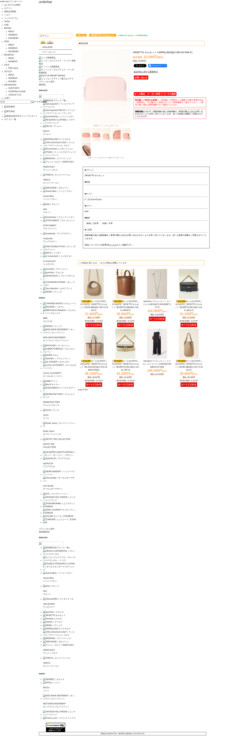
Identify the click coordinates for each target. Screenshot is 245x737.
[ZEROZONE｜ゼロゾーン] (56, 188)
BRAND (7, 28)
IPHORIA (12, 81)
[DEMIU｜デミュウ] (52, 292)
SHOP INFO (13, 88)
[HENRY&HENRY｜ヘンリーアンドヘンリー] (59, 474)
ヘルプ (7, 15)
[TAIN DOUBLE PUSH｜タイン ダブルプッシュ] (59, 249)
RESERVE (9, 55)
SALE (6, 65)
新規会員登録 (10, 11)
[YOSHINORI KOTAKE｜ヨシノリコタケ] (59, 285)
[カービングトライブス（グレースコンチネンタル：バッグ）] (59, 560)
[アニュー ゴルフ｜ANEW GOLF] (58, 162)
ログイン (8, 8)
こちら (114, 245)
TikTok (7, 21)
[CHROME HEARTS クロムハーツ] (59, 303)
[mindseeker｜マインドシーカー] (58, 217)
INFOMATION (10, 85)
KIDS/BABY (13, 38)
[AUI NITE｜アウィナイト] (55, 269)
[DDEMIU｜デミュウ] (52, 625)
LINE (6, 25)
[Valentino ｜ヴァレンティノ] (57, 358)
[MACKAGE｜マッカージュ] (56, 345)
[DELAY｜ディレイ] (52, 126)
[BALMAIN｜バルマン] (53, 307)
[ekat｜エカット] (51, 204)
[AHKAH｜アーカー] (53, 622)
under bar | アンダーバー (11, 1)
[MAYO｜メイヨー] (52, 253)
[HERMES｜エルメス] (53, 679)
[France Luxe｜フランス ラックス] (59, 718)
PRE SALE (13, 68)
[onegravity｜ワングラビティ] (57, 233)
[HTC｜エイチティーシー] (55, 494)
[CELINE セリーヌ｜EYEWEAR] (58, 516)
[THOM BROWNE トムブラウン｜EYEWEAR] (59, 506)
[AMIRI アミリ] (50, 381)
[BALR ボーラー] (51, 384)
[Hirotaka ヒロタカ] (52, 619)
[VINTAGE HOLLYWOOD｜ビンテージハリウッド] (59, 500)
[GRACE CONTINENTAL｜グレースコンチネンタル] (59, 554)
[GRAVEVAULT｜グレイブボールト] (59, 279)
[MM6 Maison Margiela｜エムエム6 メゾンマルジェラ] (59, 313)
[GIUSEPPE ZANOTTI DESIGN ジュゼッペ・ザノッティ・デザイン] (59, 455)
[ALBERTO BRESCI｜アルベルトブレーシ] (59, 352)
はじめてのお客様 (12, 5)
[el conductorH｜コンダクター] (57, 256)
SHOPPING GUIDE (17, 91)
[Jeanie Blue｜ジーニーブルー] (57, 191)
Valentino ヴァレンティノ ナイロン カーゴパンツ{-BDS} (157, 364)
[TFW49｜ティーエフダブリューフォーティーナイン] (59, 155)
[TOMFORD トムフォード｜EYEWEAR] (59, 522)
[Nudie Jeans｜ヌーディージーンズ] (59, 426)
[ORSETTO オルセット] (54, 615)
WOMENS (13, 35)
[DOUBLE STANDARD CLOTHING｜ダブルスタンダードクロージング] (59, 569)
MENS (11, 31)
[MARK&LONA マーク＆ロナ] (57, 139)
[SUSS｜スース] (51, 410)
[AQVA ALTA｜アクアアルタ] (56, 458)
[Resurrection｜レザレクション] (58, 149)
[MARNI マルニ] (51, 355)
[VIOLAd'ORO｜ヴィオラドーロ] (58, 599)
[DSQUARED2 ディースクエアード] (59, 391)
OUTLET (8, 71)
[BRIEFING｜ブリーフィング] (57, 158)
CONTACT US (14, 95)
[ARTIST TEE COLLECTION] (56, 439)
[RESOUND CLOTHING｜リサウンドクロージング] (59, 123)
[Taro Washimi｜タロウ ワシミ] (57, 288)
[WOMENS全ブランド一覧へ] (57, 547)
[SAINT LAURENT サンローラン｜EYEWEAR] (59, 513)
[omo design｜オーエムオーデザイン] (59, 481)
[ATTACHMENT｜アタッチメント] (59, 220)
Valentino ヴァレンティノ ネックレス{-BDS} (157, 304)
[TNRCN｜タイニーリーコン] (57, 175)
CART (7, 98)
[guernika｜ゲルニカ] (53, 272)
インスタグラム (11, 18)
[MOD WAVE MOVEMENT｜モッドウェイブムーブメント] (59, 332)
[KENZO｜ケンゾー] (52, 326)
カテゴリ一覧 (10, 119)
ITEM (6, 41)
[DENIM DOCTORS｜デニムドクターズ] (59, 397)
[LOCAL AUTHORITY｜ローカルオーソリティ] (59, 368)
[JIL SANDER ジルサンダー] (56, 362)
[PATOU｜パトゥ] (51, 683)
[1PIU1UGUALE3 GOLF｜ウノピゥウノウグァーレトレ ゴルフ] (59, 145)
